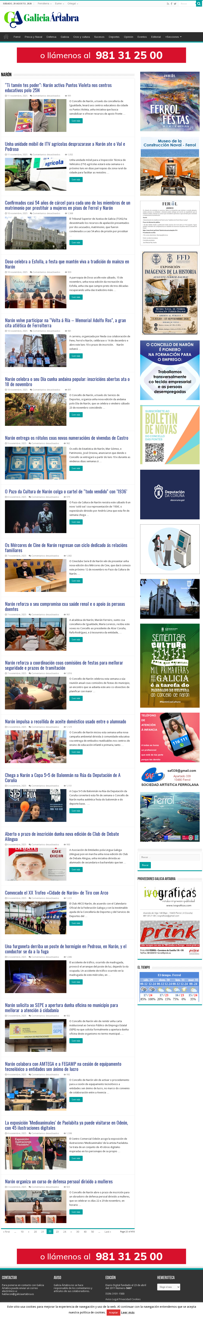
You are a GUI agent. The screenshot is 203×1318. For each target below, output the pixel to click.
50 (92, 1231)
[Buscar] (199, 4)
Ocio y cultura (81, 36)
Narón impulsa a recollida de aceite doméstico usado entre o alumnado (65, 721)
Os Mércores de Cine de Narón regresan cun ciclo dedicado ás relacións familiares (66, 547)
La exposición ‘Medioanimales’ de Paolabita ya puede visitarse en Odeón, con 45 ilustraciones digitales (66, 1125)
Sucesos (99, 36)
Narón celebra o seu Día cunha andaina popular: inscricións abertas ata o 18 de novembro (67, 381)
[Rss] (168, 3)
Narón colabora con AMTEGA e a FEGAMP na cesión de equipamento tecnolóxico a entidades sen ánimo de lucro (63, 1066)
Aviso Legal (111, 1299)
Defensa (51, 36)
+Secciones (172, 36)
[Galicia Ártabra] (41, 18)
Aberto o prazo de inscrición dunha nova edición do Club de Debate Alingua (62, 836)
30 (77, 1231)
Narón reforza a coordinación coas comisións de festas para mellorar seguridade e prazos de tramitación (64, 665)
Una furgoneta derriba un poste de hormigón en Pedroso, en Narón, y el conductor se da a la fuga (65, 948)
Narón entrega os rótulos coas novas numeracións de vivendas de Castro (66, 437)
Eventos (142, 36)
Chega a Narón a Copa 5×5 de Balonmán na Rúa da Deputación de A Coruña (63, 777)
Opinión (128, 36)
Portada (6, 36)
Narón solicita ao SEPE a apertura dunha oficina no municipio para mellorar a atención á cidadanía (61, 1007)
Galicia (65, 36)
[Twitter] (175, 3)
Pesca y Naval (33, 36)
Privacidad (125, 1299)
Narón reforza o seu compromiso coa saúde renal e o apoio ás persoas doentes (65, 606)
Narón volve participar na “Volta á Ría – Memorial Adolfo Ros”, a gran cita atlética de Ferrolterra (65, 322)
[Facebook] (171, 3)
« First (6, 1231)
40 (85, 1231)
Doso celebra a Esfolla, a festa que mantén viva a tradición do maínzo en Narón (67, 264)
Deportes (114, 36)
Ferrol (17, 36)
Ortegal (72, 3)
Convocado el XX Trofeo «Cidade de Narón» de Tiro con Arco (56, 892)
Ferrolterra (43, 3)
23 (57, 1231)
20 (35, 1231)
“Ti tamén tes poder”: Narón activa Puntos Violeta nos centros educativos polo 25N (58, 87)
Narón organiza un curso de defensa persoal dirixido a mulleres (59, 1181)
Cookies (136, 1299)
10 (22, 1231)
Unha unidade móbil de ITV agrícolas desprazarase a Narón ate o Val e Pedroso (65, 146)
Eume (58, 3)
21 (42, 1231)
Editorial (156, 36)
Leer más (76, 120)
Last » (108, 1231)
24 (64, 1231)
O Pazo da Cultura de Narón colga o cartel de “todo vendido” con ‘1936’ (66, 491)
